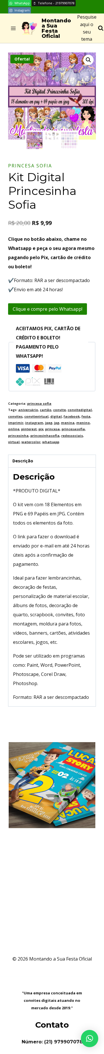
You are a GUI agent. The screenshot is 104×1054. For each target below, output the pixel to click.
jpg (56, 423)
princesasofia (73, 429)
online (13, 429)
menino (83, 423)
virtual (14, 442)
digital (56, 416)
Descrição (22, 461)
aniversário (28, 410)
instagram (34, 423)
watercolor (30, 442)
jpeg (48, 423)
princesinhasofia (45, 435)
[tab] (52, 461)
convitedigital (80, 410)
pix (40, 429)
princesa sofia (30, 166)
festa (85, 416)
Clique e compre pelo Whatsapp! (47, 309)
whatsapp (50, 442)
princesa (52, 429)
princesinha (18, 435)
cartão (45, 410)
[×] (89, 1038)
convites (15, 416)
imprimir (15, 423)
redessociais (72, 435)
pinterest (29, 429)
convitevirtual (36, 416)
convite (59, 410)
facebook (72, 416)
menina (68, 423)
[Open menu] (13, 28)
